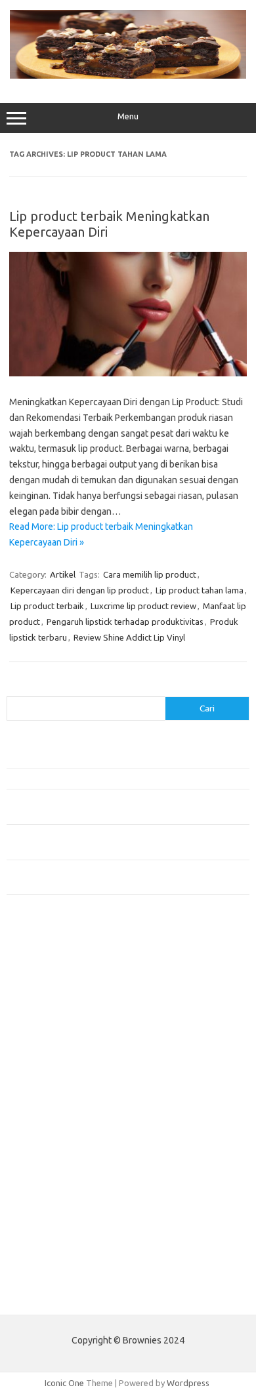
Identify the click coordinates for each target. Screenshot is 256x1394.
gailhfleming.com (46, 1175)
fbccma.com (36, 974)
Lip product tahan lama (200, 590)
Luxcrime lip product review (143, 605)
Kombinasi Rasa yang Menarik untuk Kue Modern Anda (109, 778)
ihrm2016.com (41, 1213)
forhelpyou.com (44, 1163)
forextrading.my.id (49, 1125)
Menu (128, 116)
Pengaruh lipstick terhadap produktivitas (125, 621)
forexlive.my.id (42, 1100)
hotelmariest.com (47, 1024)
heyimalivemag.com (52, 1188)
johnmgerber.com (47, 1263)
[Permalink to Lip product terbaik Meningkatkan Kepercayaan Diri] (128, 373)
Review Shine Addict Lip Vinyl (129, 637)
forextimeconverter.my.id (63, 1137)
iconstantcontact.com (54, 1050)
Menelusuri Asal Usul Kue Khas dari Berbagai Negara (105, 756)
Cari (14, 688)
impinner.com (39, 1062)
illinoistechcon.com (50, 1226)
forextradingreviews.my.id (65, 1112)
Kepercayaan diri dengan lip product (80, 590)
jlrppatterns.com (45, 1251)
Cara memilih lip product (149, 574)
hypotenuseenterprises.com (69, 1037)
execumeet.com (44, 961)
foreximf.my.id (41, 1087)
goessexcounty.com (53, 999)
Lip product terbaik (47, 605)
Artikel (62, 574)
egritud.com (36, 1150)
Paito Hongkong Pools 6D (57, 1294)
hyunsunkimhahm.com (55, 1200)
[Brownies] (128, 75)
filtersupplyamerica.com (60, 987)
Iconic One (64, 1382)
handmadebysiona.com (58, 1011)
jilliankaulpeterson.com (58, 1238)
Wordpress (188, 1382)
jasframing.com (43, 1074)
